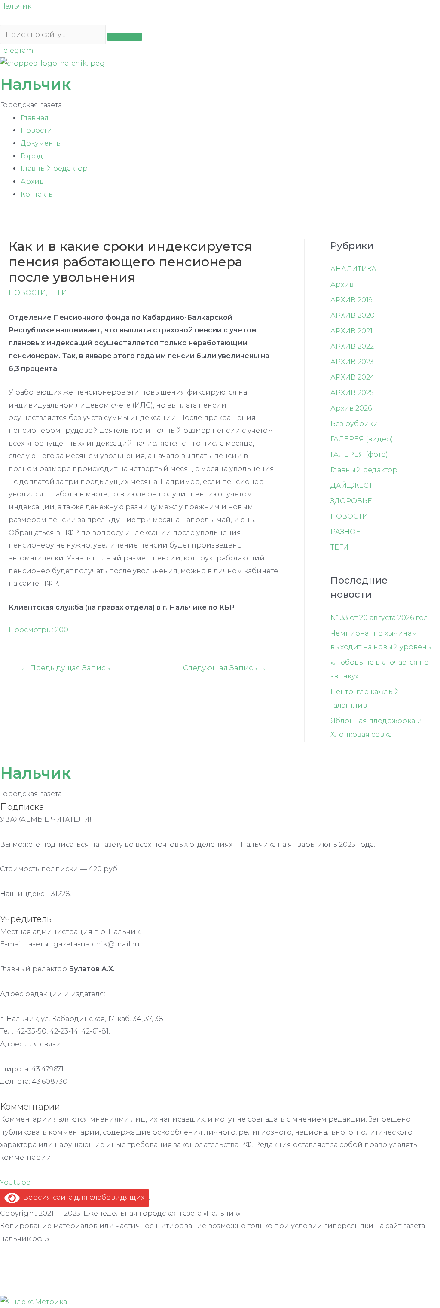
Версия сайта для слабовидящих (82, 1197)
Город (32, 156)
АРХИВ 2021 (351, 331)
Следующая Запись (224, 667)
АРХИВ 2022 (352, 346)
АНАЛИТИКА (353, 269)
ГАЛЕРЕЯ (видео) (361, 439)
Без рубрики (354, 424)
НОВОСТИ (27, 293)
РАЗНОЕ (345, 532)
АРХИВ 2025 (352, 393)
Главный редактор (54, 168)
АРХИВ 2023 (352, 362)
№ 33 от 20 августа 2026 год (379, 618)
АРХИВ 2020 (352, 315)
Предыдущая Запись (65, 667)
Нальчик (15, 6)
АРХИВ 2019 (351, 300)
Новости (36, 130)
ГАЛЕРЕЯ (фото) (359, 454)
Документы (41, 143)
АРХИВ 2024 (352, 377)
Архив (32, 181)
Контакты (37, 194)
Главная (35, 118)
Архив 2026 (351, 408)
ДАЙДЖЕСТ (351, 485)
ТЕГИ (58, 293)
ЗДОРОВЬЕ (351, 501)
